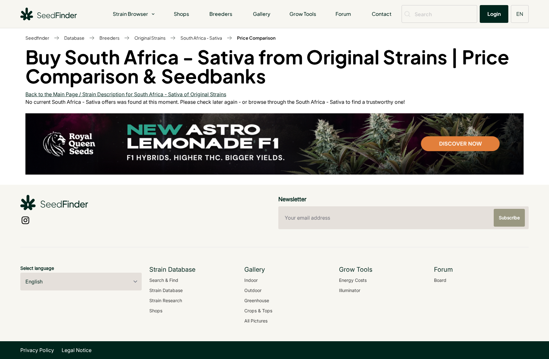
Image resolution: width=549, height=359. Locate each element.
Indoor (251, 280)
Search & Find (163, 280)
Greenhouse (256, 300)
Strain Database (166, 290)
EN (519, 13)
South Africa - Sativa (201, 38)
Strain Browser (130, 13)
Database (74, 38)
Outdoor (252, 290)
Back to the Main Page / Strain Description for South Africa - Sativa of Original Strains (125, 94)
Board (440, 280)
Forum (343, 13)
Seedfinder (37, 38)
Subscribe (509, 217)
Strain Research (165, 300)
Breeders (220, 13)
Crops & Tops (258, 310)
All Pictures (256, 320)
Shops (181, 13)
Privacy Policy (37, 350)
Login (494, 13)
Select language (37, 268)
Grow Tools (302, 13)
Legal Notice (77, 350)
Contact (381, 13)
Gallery (261, 13)
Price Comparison (256, 38)
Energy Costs (353, 280)
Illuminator (349, 290)
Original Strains (150, 38)
